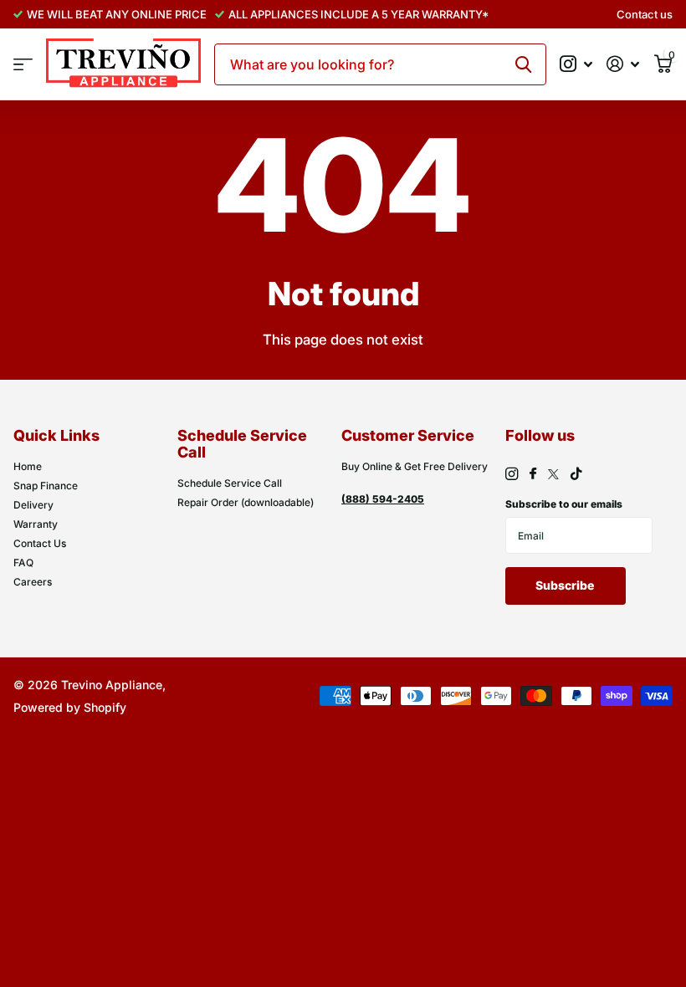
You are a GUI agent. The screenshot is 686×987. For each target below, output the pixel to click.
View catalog (23, 64)
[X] (553, 474)
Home (27, 466)
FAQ (23, 562)
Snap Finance (45, 485)
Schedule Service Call (229, 483)
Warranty (35, 524)
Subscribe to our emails (563, 504)
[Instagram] (511, 474)
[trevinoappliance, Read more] (576, 64)
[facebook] (533, 474)
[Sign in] (623, 64)
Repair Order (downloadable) (245, 502)
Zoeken (523, 64)
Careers (32, 581)
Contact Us (39, 543)
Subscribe (565, 585)
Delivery (33, 505)
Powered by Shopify (69, 707)
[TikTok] (576, 474)
